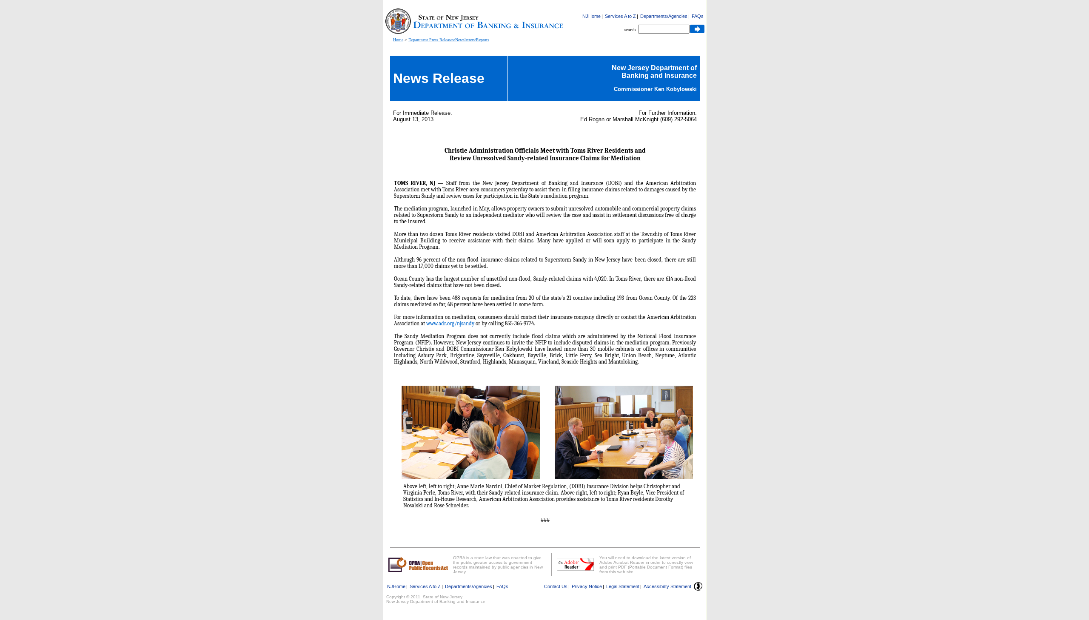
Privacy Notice (587, 586)
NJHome (591, 16)
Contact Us (555, 586)
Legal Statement (622, 586)
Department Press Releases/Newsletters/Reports (448, 39)
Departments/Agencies (663, 16)
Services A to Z (620, 16)
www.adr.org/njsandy (450, 323)
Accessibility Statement (667, 586)
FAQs (698, 16)
